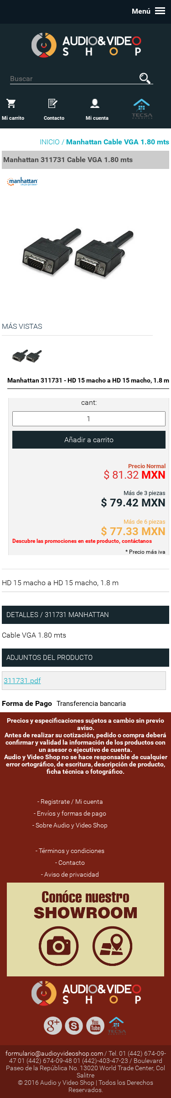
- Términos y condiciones (70, 850)
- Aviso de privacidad (70, 874)
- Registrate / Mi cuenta (70, 801)
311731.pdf (22, 680)
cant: (89, 402)
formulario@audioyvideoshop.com (54, 1053)
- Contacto (70, 862)
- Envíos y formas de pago (70, 813)
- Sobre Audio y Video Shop (70, 825)
